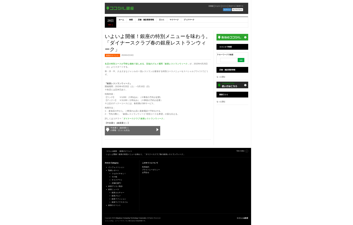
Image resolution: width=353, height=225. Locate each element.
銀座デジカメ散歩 (115, 186)
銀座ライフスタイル (120, 202)
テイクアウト (117, 180)
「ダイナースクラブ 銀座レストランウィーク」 (143, 118)
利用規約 (145, 167)
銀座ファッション (119, 199)
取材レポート (113, 170)
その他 (114, 177)
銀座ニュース (113, 189)
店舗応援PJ (116, 183)
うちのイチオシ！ (119, 174)
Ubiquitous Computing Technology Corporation (130, 218)
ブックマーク (189, 20)
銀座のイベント (112, 55)
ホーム (121, 20)
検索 (131, 20)
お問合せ (145, 172)
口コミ (162, 20)
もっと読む (220, 77)
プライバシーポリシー (151, 170)
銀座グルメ (116, 196)
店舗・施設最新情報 (146, 20)
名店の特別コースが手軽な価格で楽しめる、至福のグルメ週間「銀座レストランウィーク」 (147, 64)
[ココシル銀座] (144, 8)
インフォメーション (116, 167)
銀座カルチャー (118, 193)
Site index (240, 151)
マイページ (174, 20)
